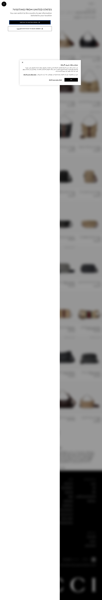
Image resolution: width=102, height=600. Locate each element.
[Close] (4, 4)
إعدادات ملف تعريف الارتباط (55, 80)
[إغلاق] (22, 62)
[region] (50, 72)
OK (71, 79)
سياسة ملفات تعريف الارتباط (30, 74)
